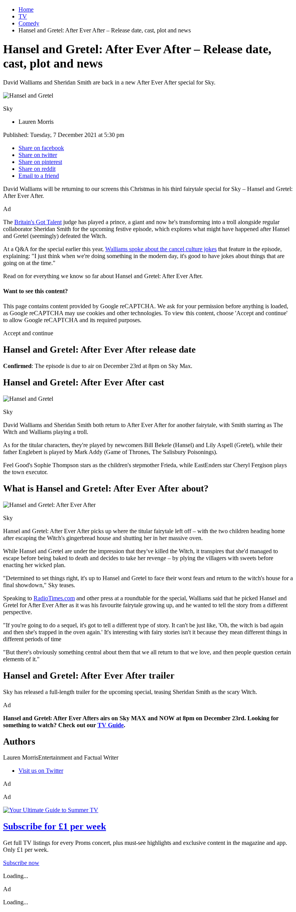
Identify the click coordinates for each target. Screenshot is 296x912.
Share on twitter (37, 155)
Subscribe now (21, 863)
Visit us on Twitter (40, 770)
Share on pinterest (40, 162)
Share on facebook (41, 148)
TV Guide (111, 725)
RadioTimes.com (54, 598)
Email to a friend (38, 175)
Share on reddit (37, 169)
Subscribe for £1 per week (54, 826)
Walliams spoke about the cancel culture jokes (161, 249)
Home (26, 9)
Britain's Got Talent (38, 222)
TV (22, 16)
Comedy (28, 23)
